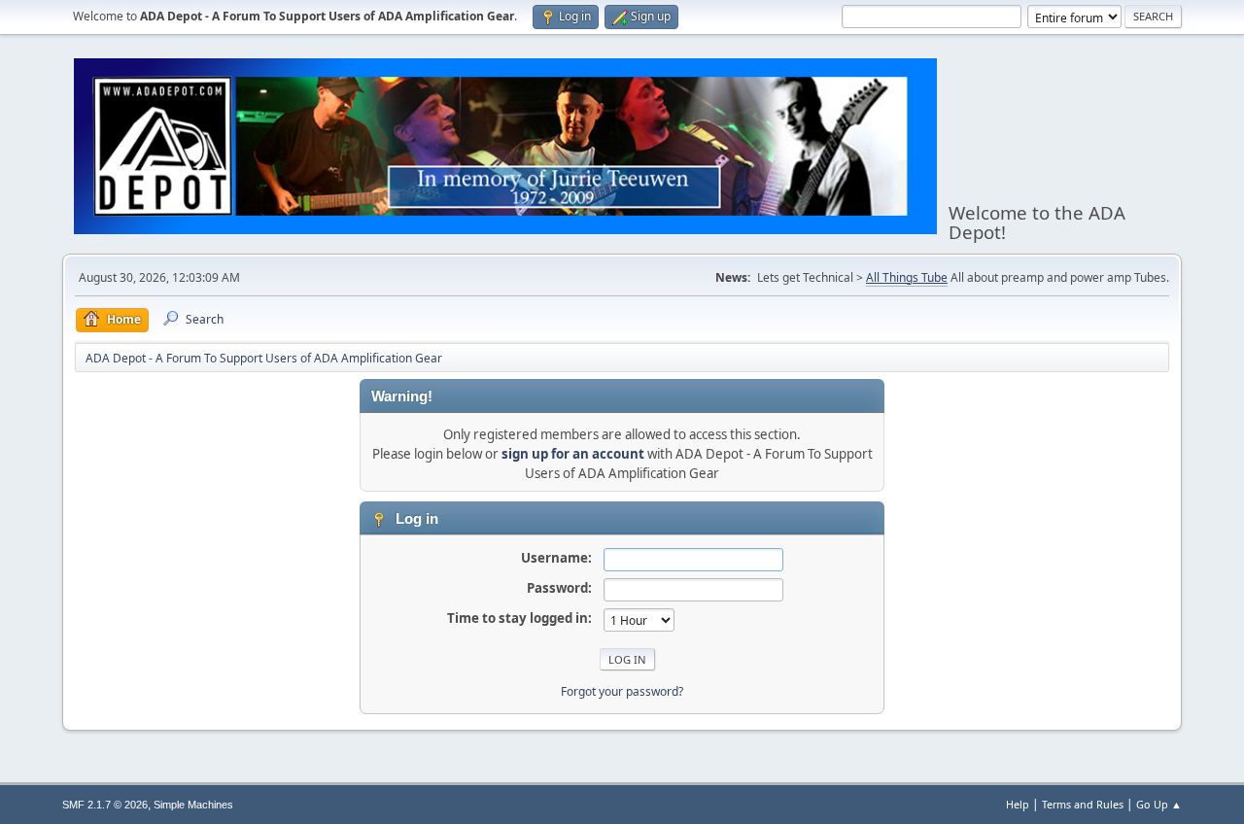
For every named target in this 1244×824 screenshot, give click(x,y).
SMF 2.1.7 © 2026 (105, 804)
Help (1017, 804)
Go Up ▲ (1159, 804)
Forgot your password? (622, 691)
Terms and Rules (1082, 804)
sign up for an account (572, 454)
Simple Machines (193, 804)
